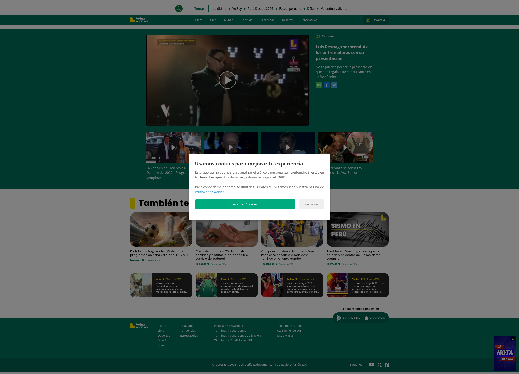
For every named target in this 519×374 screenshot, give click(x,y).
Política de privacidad (209, 192)
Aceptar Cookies (245, 204)
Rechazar (311, 204)
